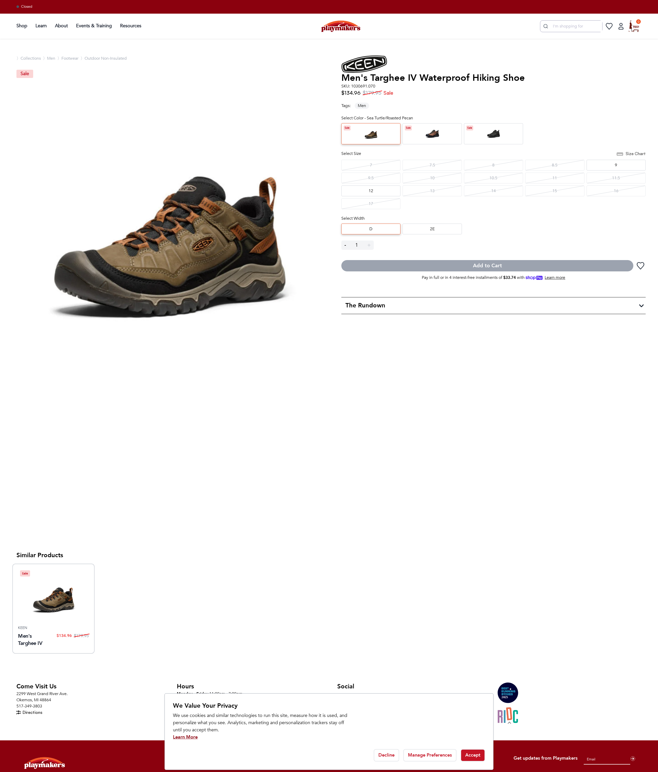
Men (362, 106)
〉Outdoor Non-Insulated (103, 58)
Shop (21, 26)
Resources (130, 26)
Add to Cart (487, 265)
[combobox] (571, 26)
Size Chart (636, 153)
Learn (41, 26)
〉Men (49, 58)
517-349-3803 (29, 706)
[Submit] (545, 26)
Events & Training (94, 26)
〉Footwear (67, 58)
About (61, 26)
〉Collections (28, 58)
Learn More (185, 737)
